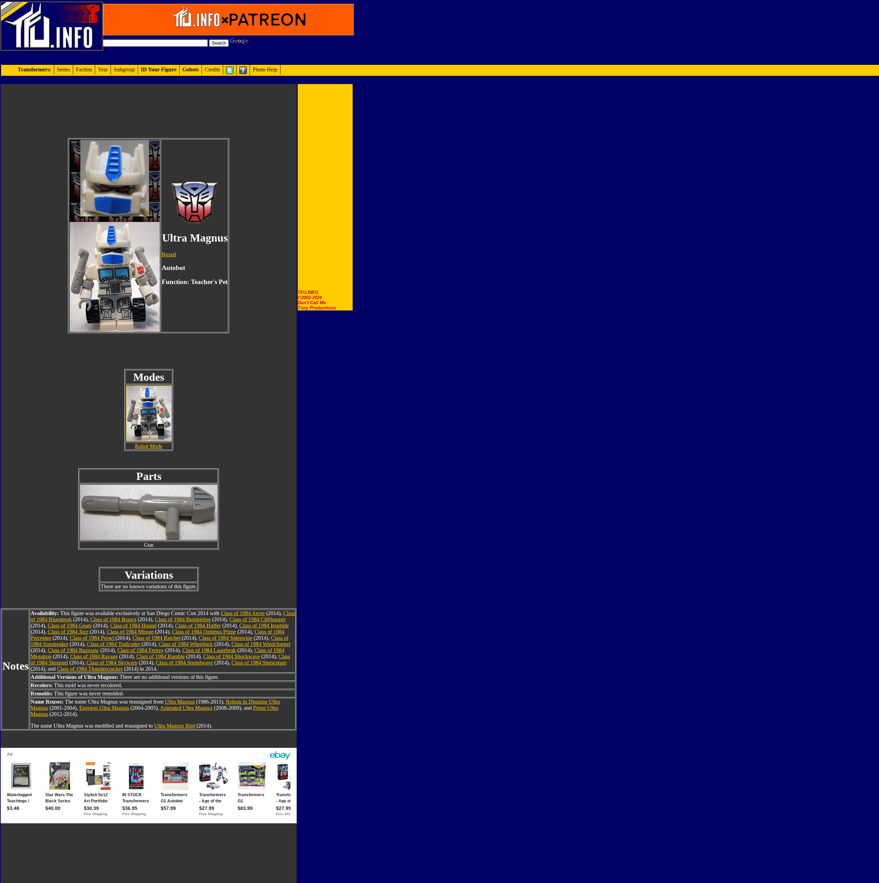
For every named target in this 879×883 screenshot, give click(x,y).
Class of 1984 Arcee (243, 613)
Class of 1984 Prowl (92, 638)
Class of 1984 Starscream (258, 663)
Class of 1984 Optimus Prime (204, 632)
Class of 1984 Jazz (68, 632)
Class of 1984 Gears (70, 625)
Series (63, 69)
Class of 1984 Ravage (94, 656)
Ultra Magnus (180, 702)
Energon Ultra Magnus (104, 708)
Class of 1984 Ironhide (264, 625)
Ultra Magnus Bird (174, 726)
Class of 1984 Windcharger (260, 644)
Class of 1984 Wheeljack (186, 644)
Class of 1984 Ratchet (156, 638)
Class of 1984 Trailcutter (113, 644)
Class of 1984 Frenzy (140, 650)
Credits (212, 69)
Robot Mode (148, 446)
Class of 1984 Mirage (130, 632)
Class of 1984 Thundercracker (90, 669)
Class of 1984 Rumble (160, 656)
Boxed (169, 254)
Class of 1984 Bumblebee (183, 619)
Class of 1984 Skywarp (112, 663)
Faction (84, 69)
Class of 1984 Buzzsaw (73, 650)
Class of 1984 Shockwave (231, 656)
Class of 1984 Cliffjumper (257, 619)
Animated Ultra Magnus (186, 708)
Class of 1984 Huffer (198, 625)
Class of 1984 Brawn (113, 619)
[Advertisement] (325, 187)
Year (103, 69)
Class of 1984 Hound (133, 625)
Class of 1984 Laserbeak (209, 650)
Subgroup (124, 69)
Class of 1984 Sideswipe (225, 638)
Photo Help (265, 69)
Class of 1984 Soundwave (184, 663)
